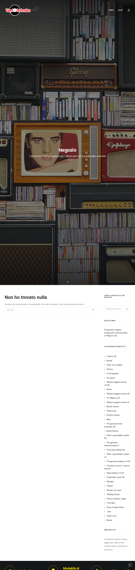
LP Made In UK (110, 336)
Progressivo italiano (112, 330)
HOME (111, 10)
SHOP (120, 10)
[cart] (129, 10)
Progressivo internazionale (115, 333)
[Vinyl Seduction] (18, 10)
